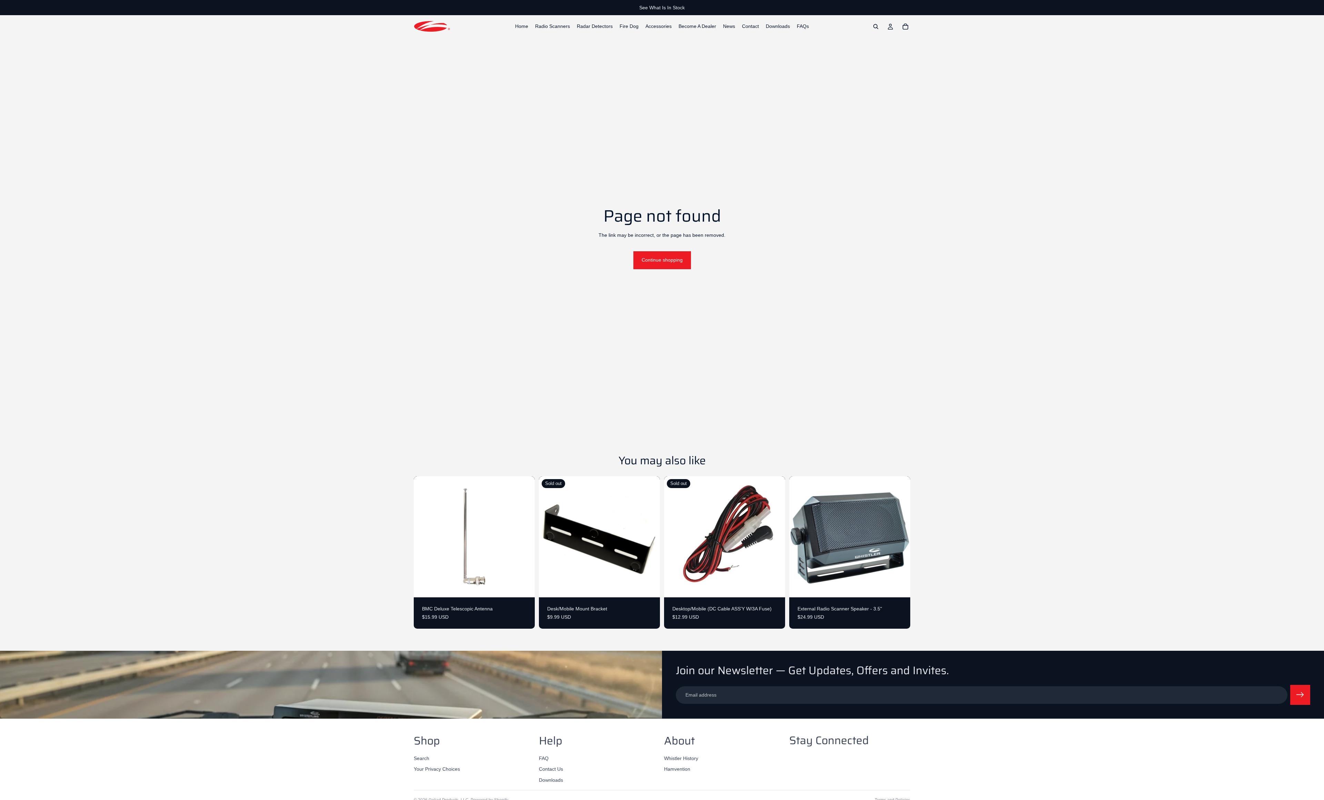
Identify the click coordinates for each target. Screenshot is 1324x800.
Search (421, 758)
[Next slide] (900, 537)
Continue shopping (662, 260)
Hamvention (677, 769)
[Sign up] (1300, 695)
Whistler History (681, 758)
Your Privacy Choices (437, 769)
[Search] (875, 26)
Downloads (551, 780)
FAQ (544, 758)
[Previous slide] (799, 537)
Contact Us (551, 769)
